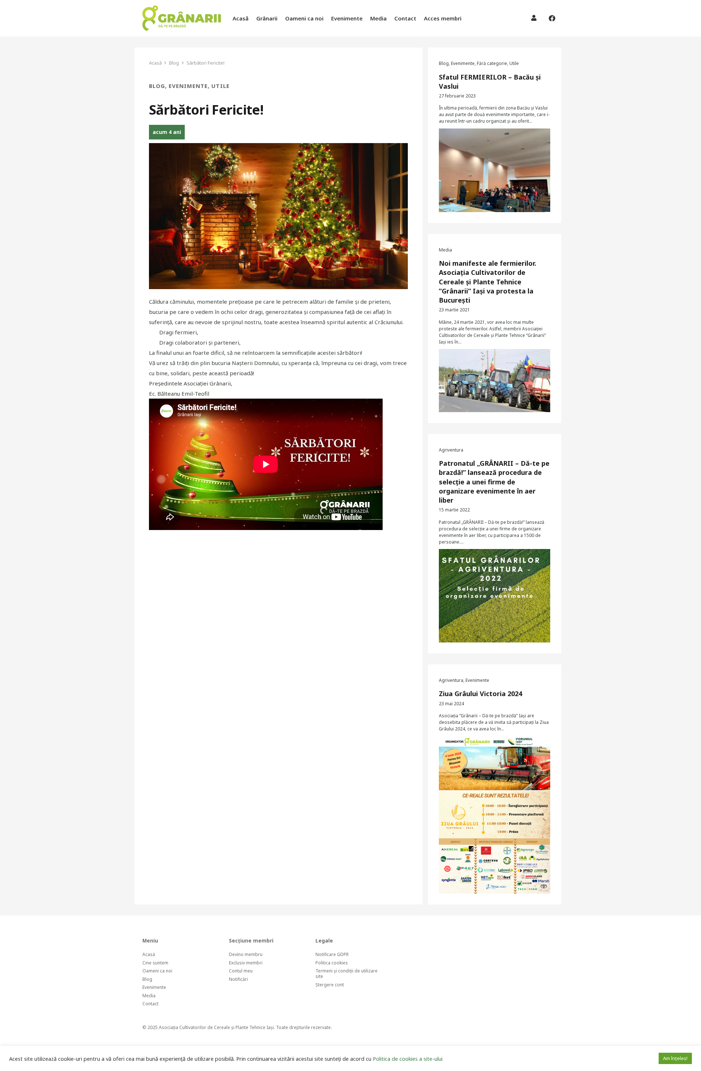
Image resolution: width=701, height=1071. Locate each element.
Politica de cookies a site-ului (408, 1058)
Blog (157, 85)
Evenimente (188, 85)
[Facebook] (552, 18)
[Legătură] (181, 18)
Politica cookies (331, 963)
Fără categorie (492, 63)
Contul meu (241, 971)
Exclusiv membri (246, 963)
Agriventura (451, 450)
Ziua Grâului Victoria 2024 (480, 693)
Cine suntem (155, 963)
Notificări (238, 979)
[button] (466, 18)
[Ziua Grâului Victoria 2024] (494, 815)
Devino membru (246, 954)
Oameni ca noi (157, 971)
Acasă (148, 954)
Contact (150, 1004)
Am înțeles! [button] (675, 1058)
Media (445, 250)
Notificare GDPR (332, 954)
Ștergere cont (329, 985)
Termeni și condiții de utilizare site (346, 973)
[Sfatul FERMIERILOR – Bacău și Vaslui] (494, 170)
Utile (220, 85)
